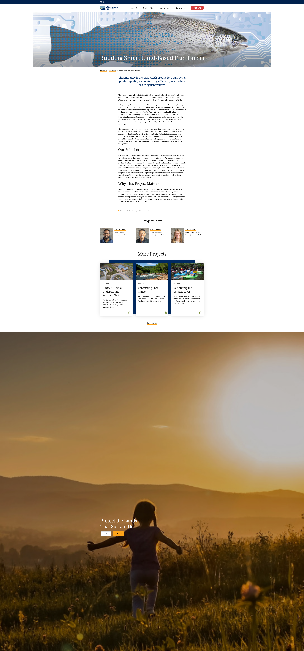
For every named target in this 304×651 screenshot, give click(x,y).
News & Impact (164, 8)
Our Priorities (148, 8)
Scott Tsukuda (155, 229)
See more (151, 323)
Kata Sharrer (190, 229)
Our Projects (112, 70)
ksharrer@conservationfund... (193, 235)
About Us (134, 8)
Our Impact (103, 70)
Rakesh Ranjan (120, 229)
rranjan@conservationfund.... (122, 235)
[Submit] (101, 2)
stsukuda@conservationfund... (158, 235)
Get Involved (180, 8)
